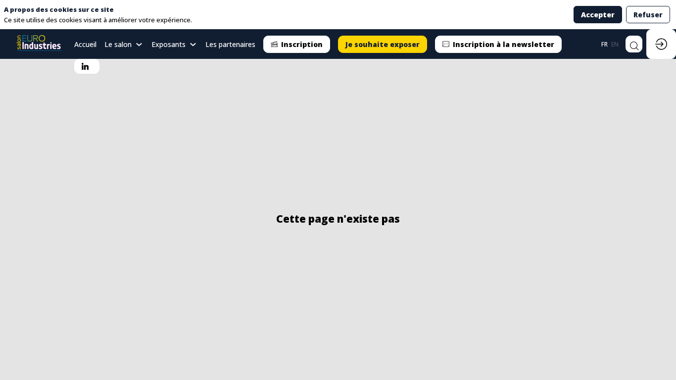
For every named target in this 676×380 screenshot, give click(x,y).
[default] (85, 44)
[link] (124, 44)
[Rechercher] (634, 44)
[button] (296, 44)
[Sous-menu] (139, 45)
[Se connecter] (661, 44)
